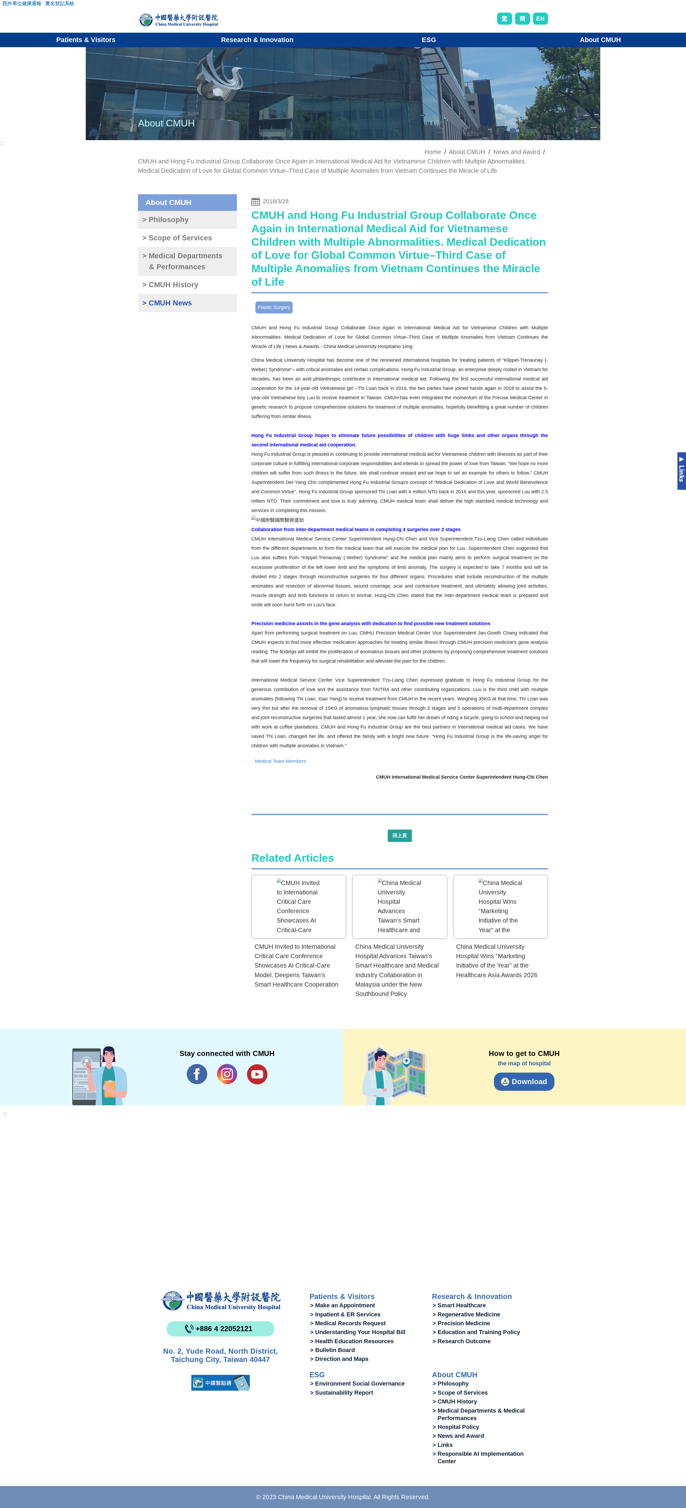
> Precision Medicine (461, 1323)
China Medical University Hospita (220, 1301)
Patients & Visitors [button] (85, 39)
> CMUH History (170, 285)
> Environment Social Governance (357, 1383)
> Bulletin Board (332, 1350)
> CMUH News (167, 303)
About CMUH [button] (600, 39)
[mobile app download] (220, 1383)
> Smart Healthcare (459, 1305)
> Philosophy (165, 220)
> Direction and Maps (339, 1359)
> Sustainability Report (341, 1392)
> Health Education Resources (352, 1341)
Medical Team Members (280, 761)
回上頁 (400, 835)
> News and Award (458, 1435)
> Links (443, 1445)
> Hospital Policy (456, 1427)
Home (432, 151)
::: (7, 5)
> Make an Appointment (342, 1305)
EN (540, 18)
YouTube (257, 1074)
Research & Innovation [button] (257, 39)
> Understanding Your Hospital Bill (357, 1332)
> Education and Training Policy (476, 1332)
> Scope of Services (177, 238)
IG (227, 1074)
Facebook (197, 1074)
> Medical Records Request (348, 1323)
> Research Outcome (462, 1341)
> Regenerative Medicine (466, 1314)
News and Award (516, 151)
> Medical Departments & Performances (182, 261)
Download (529, 1082)
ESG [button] (429, 39)
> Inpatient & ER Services (345, 1314)
